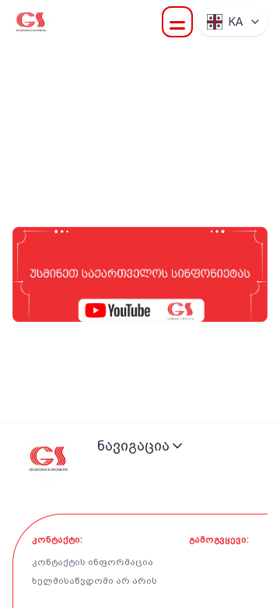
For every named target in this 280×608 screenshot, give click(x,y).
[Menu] (177, 21)
